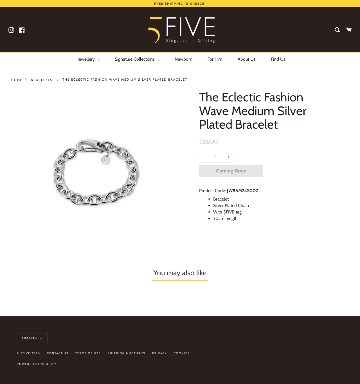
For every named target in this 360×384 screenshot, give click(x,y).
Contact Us (58, 353)
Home (16, 80)
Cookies (182, 353)
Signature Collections (135, 59)
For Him (215, 59)
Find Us (278, 59)
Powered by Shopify (37, 364)
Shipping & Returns (126, 353)
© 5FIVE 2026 (28, 353)
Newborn (183, 59)
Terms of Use (88, 353)
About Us (247, 59)
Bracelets (42, 80)
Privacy (159, 353)
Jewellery (87, 59)
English (30, 338)
